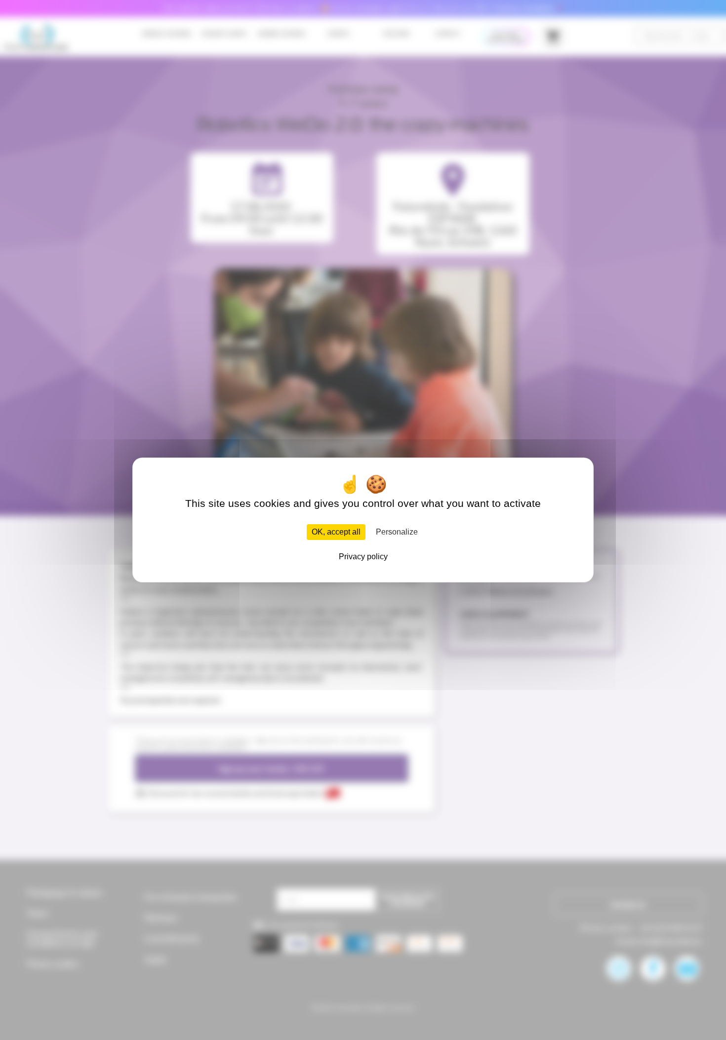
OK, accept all (336, 532)
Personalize (397, 532)
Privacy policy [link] (363, 556)
